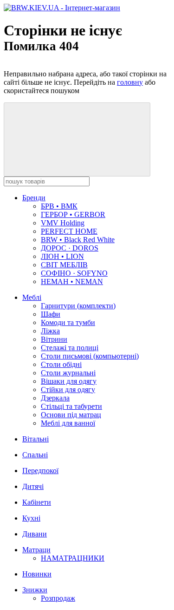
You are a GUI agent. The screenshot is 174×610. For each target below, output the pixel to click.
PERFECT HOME (69, 231)
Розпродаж (58, 598)
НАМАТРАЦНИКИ (72, 558)
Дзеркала (55, 398)
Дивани (34, 534)
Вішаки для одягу (69, 381)
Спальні (35, 455)
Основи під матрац (71, 415)
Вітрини (54, 339)
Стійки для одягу (68, 389)
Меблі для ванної (68, 423)
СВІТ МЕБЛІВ (64, 265)
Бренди (33, 198)
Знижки (34, 590)
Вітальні (35, 439)
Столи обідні (61, 364)
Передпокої (40, 470)
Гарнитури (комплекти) (78, 306)
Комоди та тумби (68, 322)
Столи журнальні (68, 373)
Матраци (36, 550)
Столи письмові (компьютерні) (90, 356)
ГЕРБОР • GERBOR (73, 214)
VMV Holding (62, 223)
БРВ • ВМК (59, 206)
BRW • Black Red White (78, 240)
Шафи (50, 314)
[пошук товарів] (77, 139)
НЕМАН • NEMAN (72, 281)
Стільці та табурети (71, 406)
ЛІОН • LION (62, 256)
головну (130, 82)
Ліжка (50, 331)
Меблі (31, 297)
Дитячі (33, 486)
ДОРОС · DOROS (69, 248)
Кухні (31, 518)
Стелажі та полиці (69, 348)
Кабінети (36, 502)
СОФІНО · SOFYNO (74, 273)
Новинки (37, 574)
